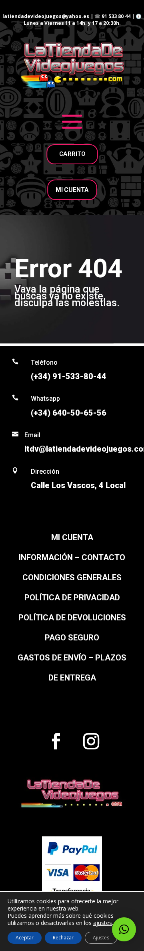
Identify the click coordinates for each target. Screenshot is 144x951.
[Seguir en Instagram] (91, 741)
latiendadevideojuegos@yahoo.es (45, 16)
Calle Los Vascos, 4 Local (78, 485)
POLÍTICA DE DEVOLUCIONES (72, 617)
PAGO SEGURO (72, 637)
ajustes (102, 923)
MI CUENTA (71, 190)
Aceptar (25, 937)
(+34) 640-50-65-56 (68, 413)
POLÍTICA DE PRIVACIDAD (72, 597)
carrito (72, 153)
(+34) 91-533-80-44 (68, 376)
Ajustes (101, 937)
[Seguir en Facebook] (56, 741)
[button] (124, 929)
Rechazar (63, 937)
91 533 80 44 (116, 16)
